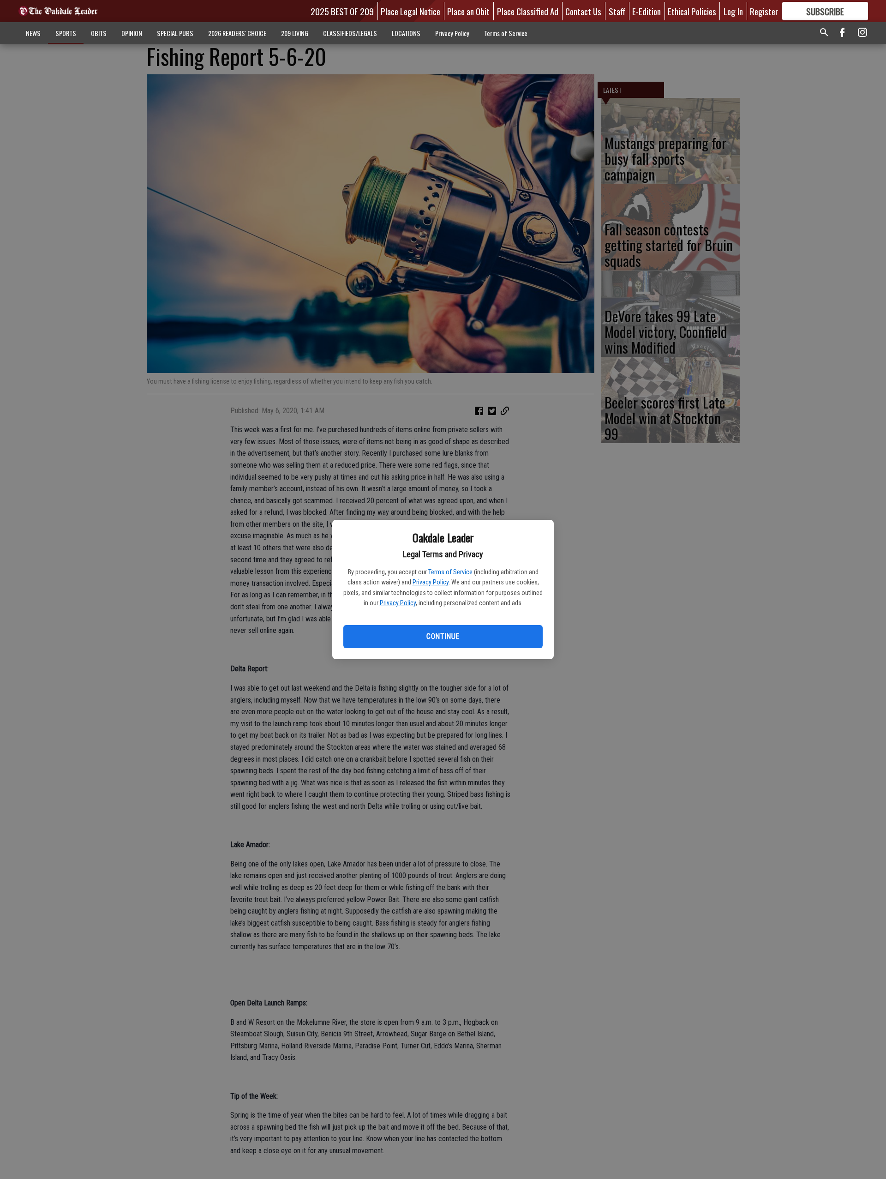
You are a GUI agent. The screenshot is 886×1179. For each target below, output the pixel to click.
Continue (442, 636)
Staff (617, 11)
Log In (733, 11)
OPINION (131, 33)
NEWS (33, 33)
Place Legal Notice (410, 11)
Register (764, 11)
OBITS (99, 33)
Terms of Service (450, 572)
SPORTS (65, 33)
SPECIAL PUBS (175, 33)
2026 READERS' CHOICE (237, 33)
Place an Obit (468, 11)
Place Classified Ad (527, 11)
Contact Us (583, 11)
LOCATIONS (406, 33)
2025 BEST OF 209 (342, 11)
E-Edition (646, 11)
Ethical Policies (692, 11)
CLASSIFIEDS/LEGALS (350, 33)
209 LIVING (294, 33)
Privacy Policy (431, 582)
